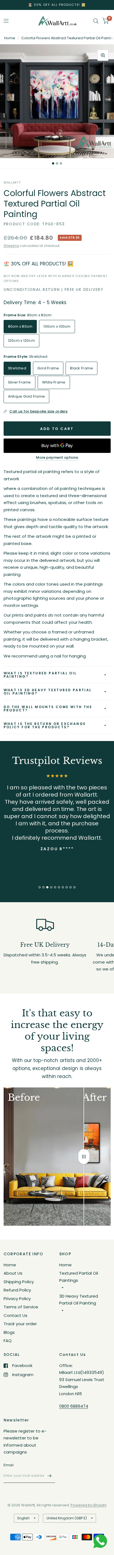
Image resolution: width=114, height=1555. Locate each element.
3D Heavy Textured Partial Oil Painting (78, 1299)
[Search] (95, 21)
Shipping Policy (19, 1282)
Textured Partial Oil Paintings (78, 1276)
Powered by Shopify (89, 1505)
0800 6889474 (73, 1406)
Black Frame (81, 368)
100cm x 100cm (56, 326)
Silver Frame (19, 382)
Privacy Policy (17, 1298)
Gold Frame (48, 368)
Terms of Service (21, 1307)
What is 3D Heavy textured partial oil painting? (48, 692)
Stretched (17, 368)
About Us (13, 1273)
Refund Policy (17, 1290)
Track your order (20, 1324)
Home (9, 38)
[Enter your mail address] (49, 1475)
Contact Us (15, 1315)
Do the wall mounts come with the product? (48, 709)
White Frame (54, 382)
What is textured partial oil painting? (40, 675)
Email (9, 1465)
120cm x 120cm (21, 340)
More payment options (57, 458)
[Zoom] (102, 55)
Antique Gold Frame (26, 396)
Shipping (11, 245)
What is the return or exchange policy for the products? (45, 725)
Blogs (9, 1332)
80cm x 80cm (20, 326)
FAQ (8, 1340)
